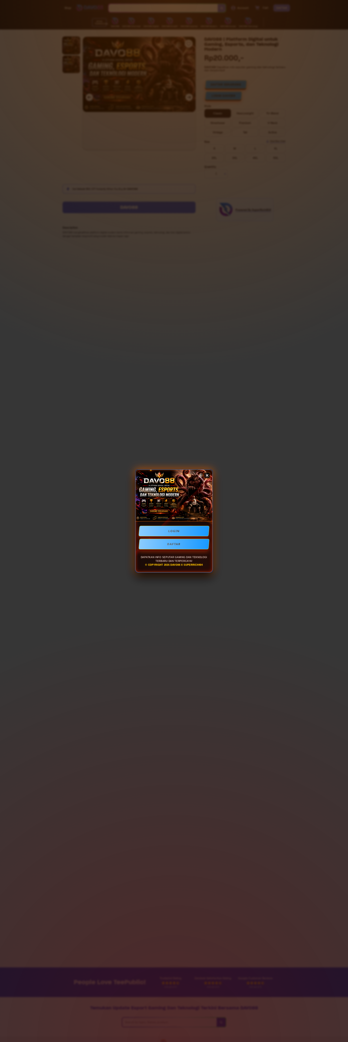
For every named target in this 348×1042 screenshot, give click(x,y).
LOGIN (174, 531)
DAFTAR (174, 544)
